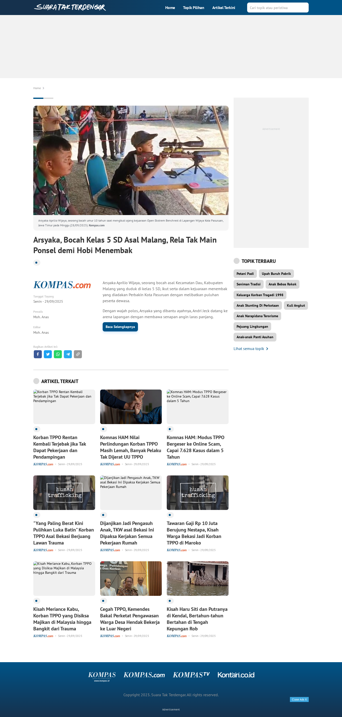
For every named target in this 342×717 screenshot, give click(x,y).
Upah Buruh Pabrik (276, 273)
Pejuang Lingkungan (252, 326)
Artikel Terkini (223, 7)
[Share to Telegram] (68, 354)
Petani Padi (245, 273)
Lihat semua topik (249, 348)
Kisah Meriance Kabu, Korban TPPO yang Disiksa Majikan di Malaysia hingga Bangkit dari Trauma (62, 619)
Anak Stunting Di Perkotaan (258, 305)
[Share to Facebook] (38, 354)
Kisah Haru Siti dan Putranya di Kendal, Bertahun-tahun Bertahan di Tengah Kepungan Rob (197, 619)
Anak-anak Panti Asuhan (255, 337)
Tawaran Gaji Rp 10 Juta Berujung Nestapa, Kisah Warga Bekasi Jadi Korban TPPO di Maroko (194, 533)
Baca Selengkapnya (120, 326)
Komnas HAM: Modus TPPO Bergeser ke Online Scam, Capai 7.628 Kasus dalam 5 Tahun (195, 447)
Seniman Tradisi (249, 284)
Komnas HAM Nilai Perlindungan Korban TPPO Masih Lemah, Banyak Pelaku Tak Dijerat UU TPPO (130, 447)
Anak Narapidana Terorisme (257, 316)
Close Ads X (299, 699)
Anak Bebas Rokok (282, 284)
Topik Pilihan (193, 7)
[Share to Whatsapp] (58, 354)
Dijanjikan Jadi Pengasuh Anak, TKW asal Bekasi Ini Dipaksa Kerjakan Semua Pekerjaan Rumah (127, 533)
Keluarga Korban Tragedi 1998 (260, 295)
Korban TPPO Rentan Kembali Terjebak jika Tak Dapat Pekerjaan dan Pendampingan (59, 447)
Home (170, 7)
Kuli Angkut (296, 305)
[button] (78, 354)
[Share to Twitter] (48, 354)
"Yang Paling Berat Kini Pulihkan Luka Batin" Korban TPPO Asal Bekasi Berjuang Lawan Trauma (63, 533)
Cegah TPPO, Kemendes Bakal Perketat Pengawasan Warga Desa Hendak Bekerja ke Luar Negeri (130, 619)
